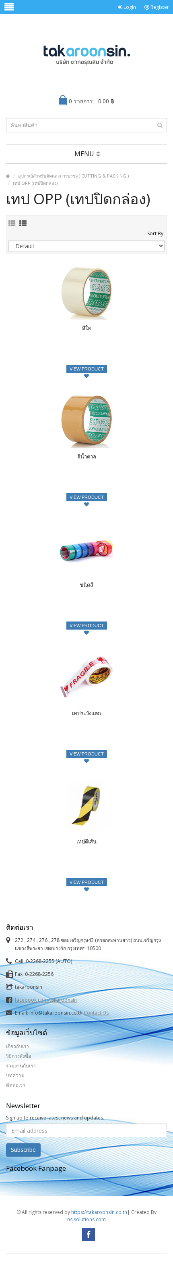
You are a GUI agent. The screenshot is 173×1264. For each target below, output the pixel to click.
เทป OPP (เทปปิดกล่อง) (35, 183)
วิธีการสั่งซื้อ (18, 1056)
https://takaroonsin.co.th (99, 1212)
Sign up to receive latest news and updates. (55, 1117)
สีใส (86, 328)
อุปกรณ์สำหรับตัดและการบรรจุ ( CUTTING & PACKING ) (73, 176)
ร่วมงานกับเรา (21, 1065)
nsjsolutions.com (86, 1219)
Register (159, 7)
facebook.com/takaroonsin (46, 999)
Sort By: (156, 233)
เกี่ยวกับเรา (17, 1046)
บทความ (15, 1075)
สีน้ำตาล (86, 456)
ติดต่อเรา (15, 1085)
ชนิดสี (86, 584)
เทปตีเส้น (86, 841)
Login (129, 7)
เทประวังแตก (86, 713)
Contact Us (96, 1012)
